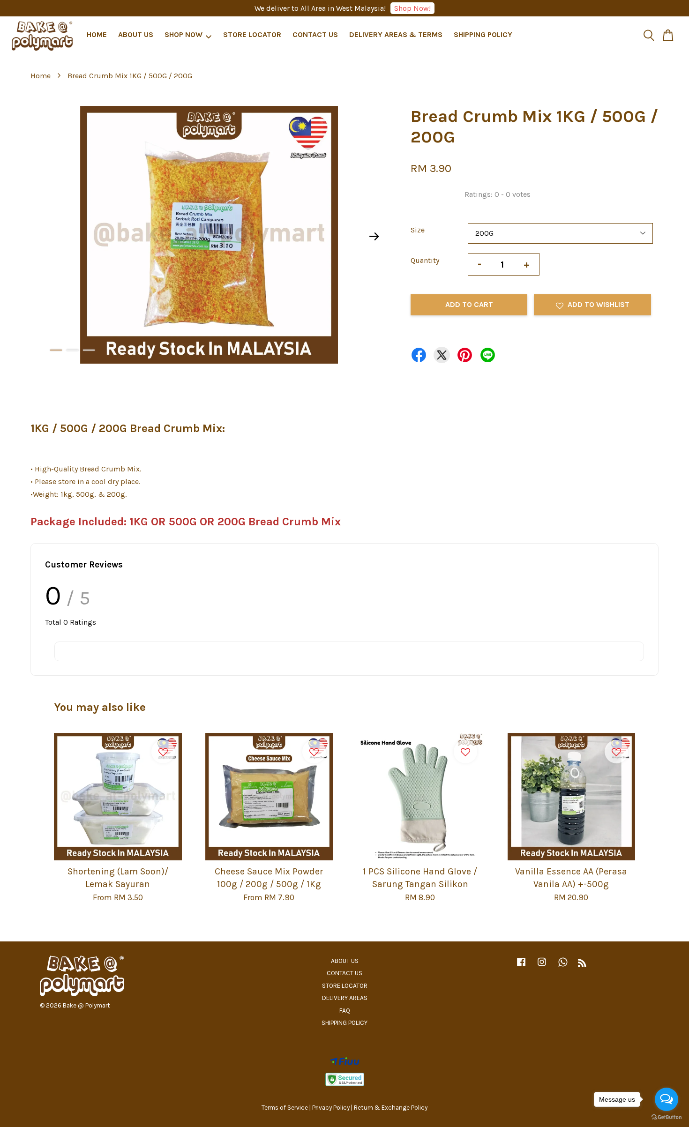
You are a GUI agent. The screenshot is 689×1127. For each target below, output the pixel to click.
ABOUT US (135, 34)
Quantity (425, 260)
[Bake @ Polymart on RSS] (582, 964)
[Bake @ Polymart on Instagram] (541, 966)
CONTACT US (315, 34)
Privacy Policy (331, 1107)
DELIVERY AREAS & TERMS (395, 34)
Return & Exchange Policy (390, 1107)
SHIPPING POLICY (483, 34)
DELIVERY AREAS (344, 997)
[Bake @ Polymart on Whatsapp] (562, 966)
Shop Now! (412, 8)
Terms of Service (285, 1107)
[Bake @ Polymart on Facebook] (521, 966)
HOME (97, 34)
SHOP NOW (183, 34)
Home (40, 75)
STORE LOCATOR (252, 34)
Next (374, 236)
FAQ (344, 1010)
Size (418, 229)
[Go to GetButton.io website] (667, 1117)
